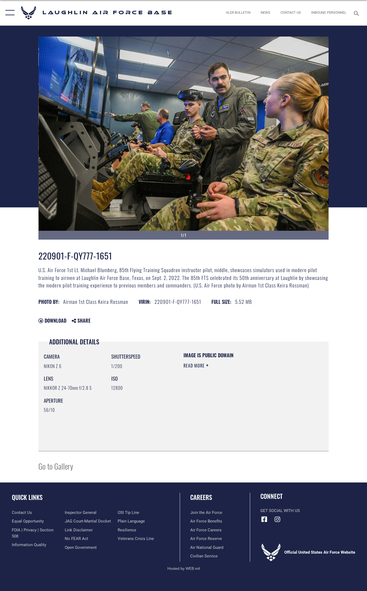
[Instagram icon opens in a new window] (278, 519)
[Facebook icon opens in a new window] (264, 519)
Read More (195, 365)
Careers (201, 497)
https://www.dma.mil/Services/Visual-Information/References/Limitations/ (247, 407)
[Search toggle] (357, 13)
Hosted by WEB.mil (183, 568)
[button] (8, 13)
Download (54, 320)
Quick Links (27, 497)
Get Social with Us (280, 510)
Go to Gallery (55, 466)
